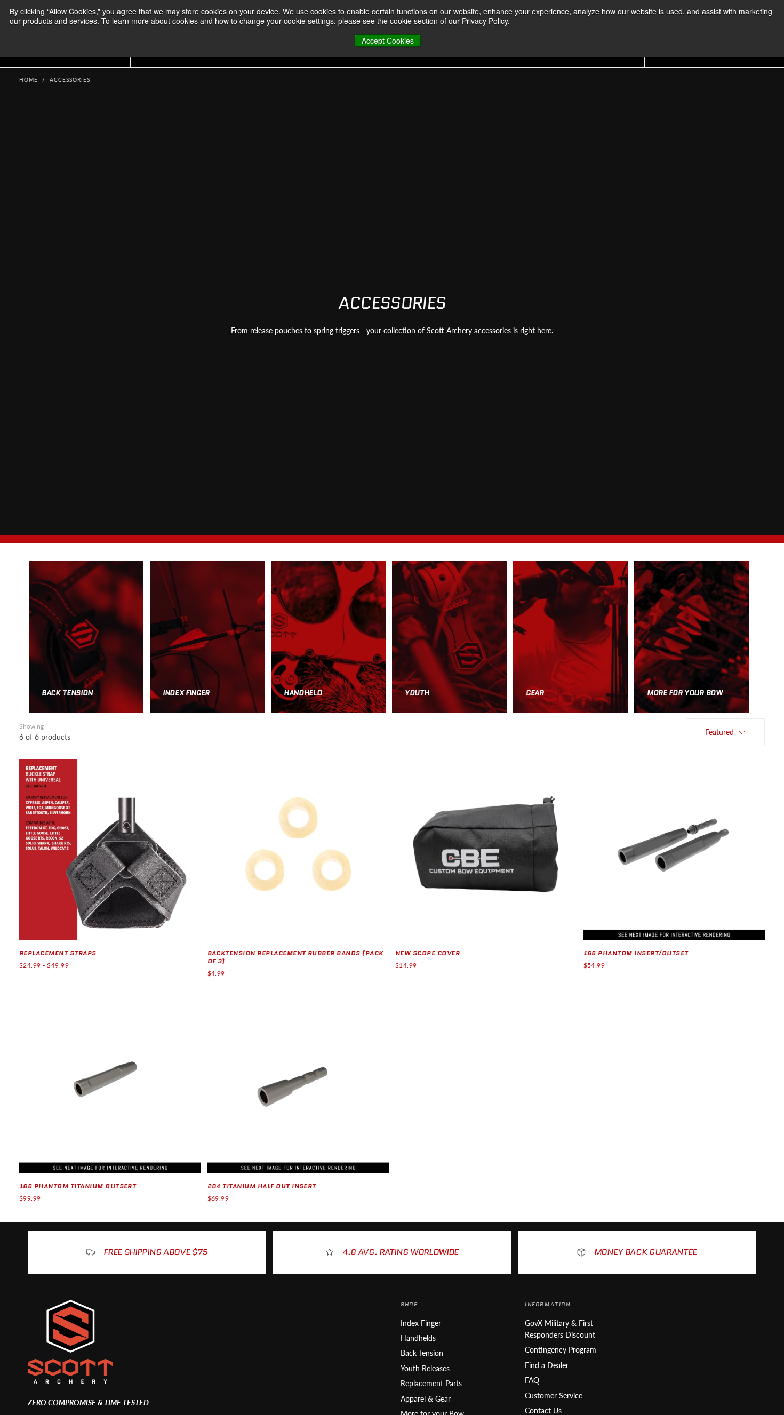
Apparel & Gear (426, 1398)
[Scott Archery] (70, 1341)
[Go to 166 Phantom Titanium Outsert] (110, 1082)
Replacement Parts (431, 1383)
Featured (719, 732)
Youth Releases (425, 1368)
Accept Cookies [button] (388, 40)
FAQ (532, 1380)
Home (28, 79)
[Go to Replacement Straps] (110, 850)
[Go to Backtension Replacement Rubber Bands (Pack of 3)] (298, 850)
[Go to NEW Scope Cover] (486, 850)
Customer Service (553, 1395)
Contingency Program (560, 1349)
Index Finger (421, 1323)
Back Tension (422, 1352)
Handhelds (418, 1337)
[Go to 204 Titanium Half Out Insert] (298, 1082)
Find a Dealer (547, 1365)
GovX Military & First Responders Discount (560, 1328)
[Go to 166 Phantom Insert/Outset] (674, 850)
